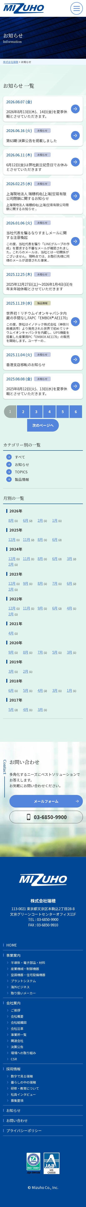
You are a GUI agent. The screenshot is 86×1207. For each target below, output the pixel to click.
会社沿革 (17, 1028)
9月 (25, 583)
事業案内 (13, 955)
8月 (11, 520)
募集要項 (17, 1100)
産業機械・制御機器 (25, 968)
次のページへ (43, 425)
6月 (25, 520)
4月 (69, 608)
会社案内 (13, 1002)
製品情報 (22, 479)
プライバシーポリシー (24, 1130)
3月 (69, 558)
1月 (55, 520)
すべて (20, 456)
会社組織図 (19, 1022)
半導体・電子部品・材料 (28, 962)
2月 (40, 520)
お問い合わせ (17, 1120)
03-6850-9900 (47, 919)
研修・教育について (25, 1088)
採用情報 (13, 1068)
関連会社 (17, 1040)
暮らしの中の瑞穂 (23, 1082)
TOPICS (21, 471)
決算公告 (17, 1047)
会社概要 (17, 1016)
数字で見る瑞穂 (22, 1076)
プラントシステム (23, 981)
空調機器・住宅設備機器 (28, 975)
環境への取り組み (23, 1053)
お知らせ (22, 464)
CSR (14, 1059)
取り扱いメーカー (23, 993)
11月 (26, 539)
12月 (12, 539)
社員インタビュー (23, 1094)
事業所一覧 (19, 1034)
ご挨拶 (15, 1010)
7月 (55, 583)
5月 (55, 652)
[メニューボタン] (76, 8)
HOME (11, 945)
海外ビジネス (20, 987)
